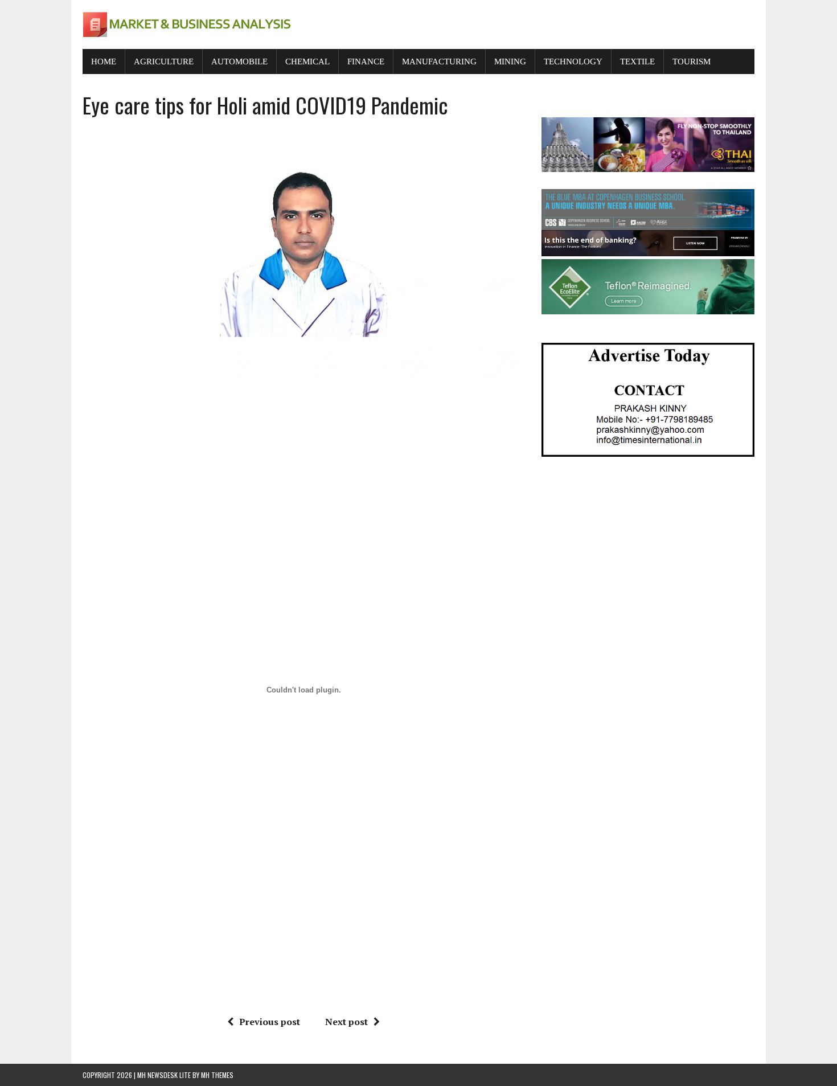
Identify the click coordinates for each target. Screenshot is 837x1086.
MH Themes (217, 1075)
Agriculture (164, 61)
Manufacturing (439, 61)
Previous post (269, 1021)
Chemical (307, 61)
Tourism (691, 61)
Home (103, 61)
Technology (573, 61)
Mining (510, 61)
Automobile (239, 61)
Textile (637, 61)
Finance (365, 61)
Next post (346, 1021)
